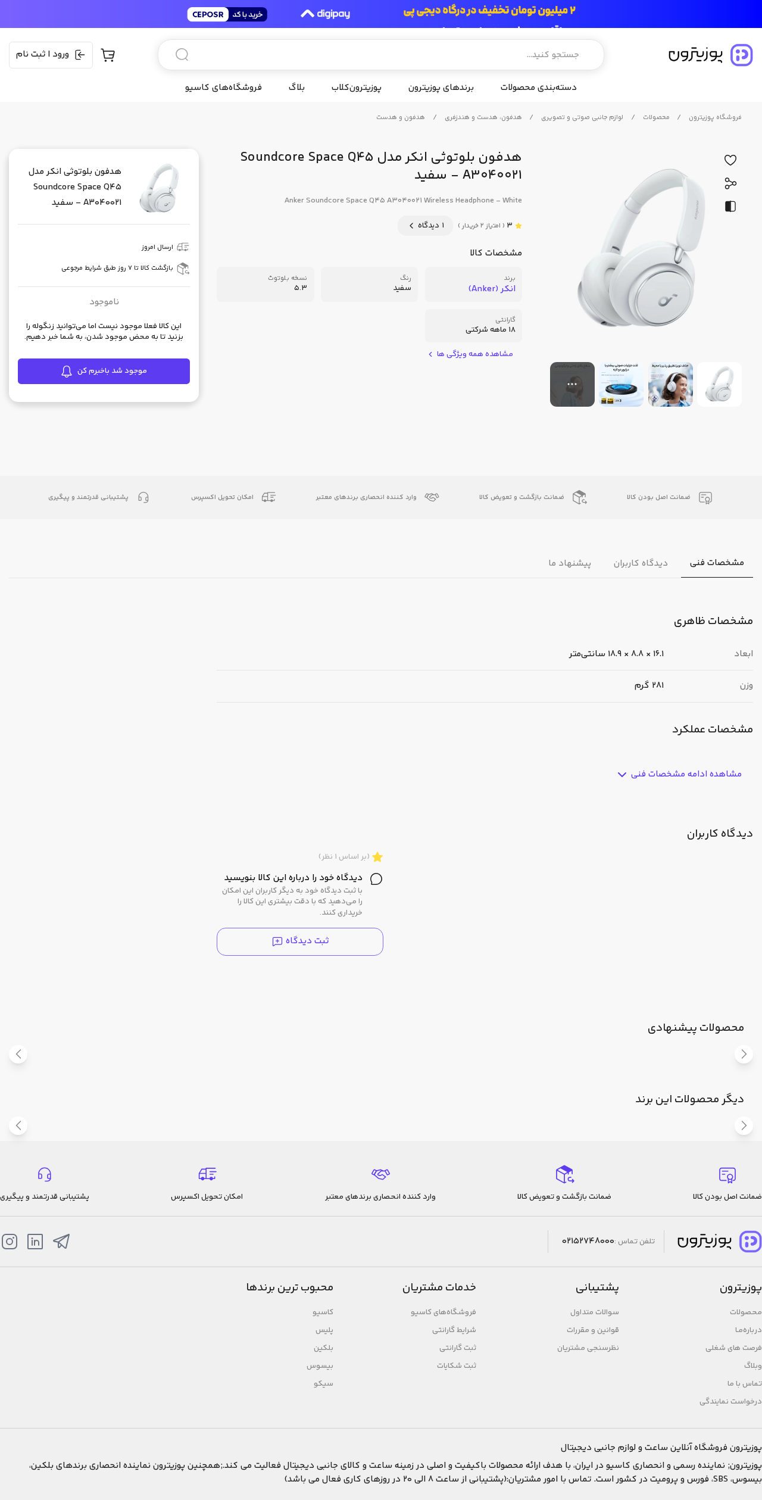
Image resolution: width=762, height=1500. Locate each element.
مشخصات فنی (717, 563)
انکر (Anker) (492, 289)
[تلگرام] (61, 1241)
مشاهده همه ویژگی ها (475, 354)
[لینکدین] (35, 1241)
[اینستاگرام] (9, 1241)
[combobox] (381, 55)
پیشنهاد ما (569, 563)
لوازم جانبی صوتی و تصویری (582, 117)
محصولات (656, 117)
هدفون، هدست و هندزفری (483, 117)
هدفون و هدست (400, 117)
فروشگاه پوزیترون (715, 117)
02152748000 (588, 1241)
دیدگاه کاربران (641, 563)
